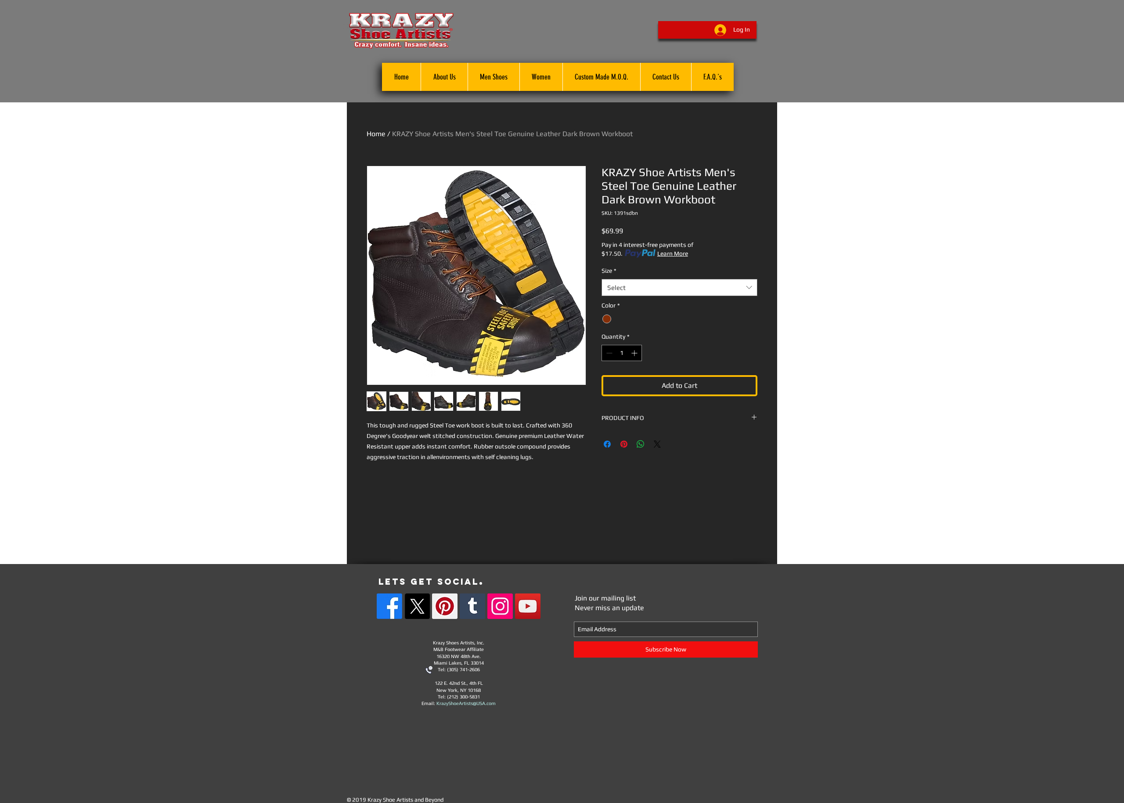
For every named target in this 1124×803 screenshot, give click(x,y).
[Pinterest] (445, 606)
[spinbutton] (622, 353)
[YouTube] (527, 606)
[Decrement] (608, 353)
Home (376, 134)
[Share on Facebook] (607, 444)
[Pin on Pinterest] (624, 444)
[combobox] (679, 287)
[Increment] (635, 353)
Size (609, 270)
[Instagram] (500, 606)
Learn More (672, 253)
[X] (417, 606)
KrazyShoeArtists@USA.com (466, 703)
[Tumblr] (472, 606)
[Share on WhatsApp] (640, 444)
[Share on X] (657, 444)
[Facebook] (389, 606)
